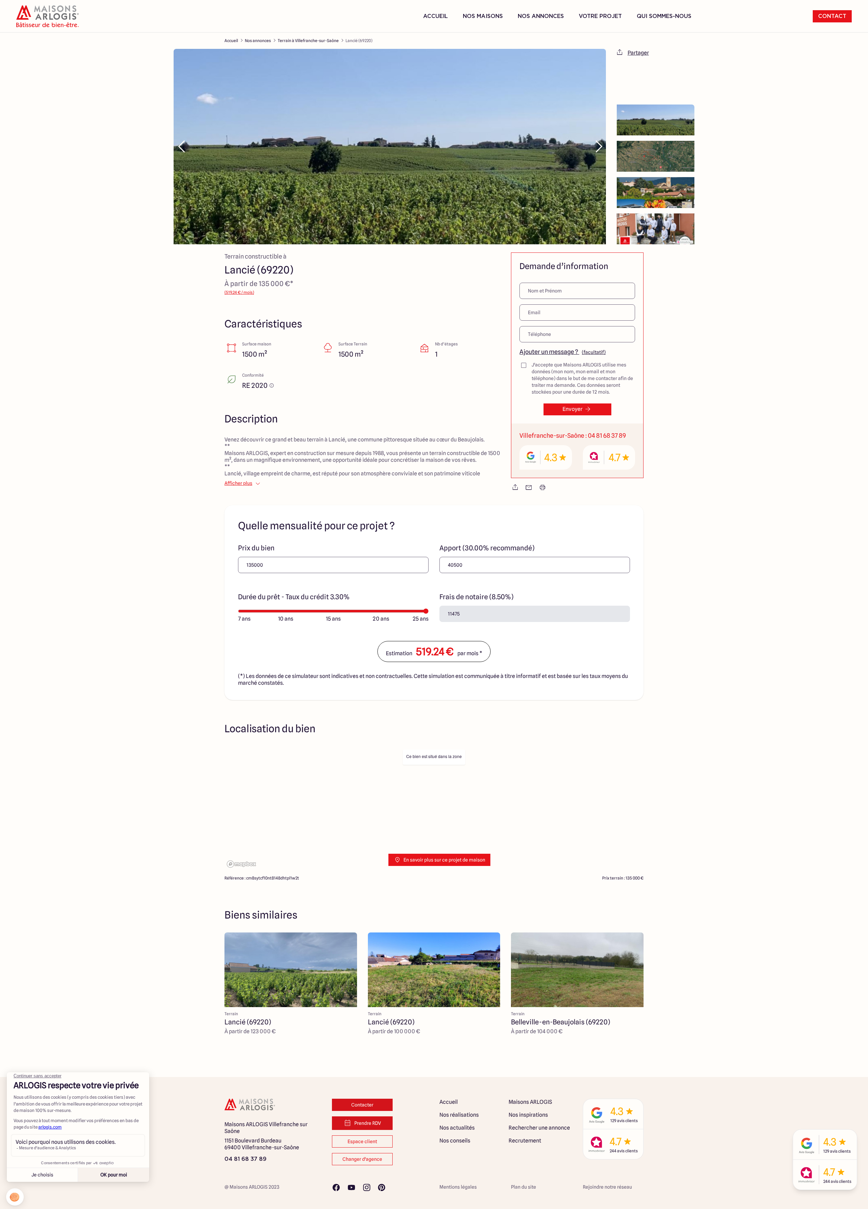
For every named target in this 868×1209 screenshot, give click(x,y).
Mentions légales (458, 1187)
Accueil (435, 16)
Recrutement (525, 1140)
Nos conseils (454, 1140)
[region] (434, 808)
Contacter (362, 1105)
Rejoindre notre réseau (607, 1187)
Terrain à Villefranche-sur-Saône (308, 40)
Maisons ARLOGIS (530, 1102)
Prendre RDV (367, 1123)
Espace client (362, 1141)
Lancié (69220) (359, 40)
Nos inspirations (528, 1115)
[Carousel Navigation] (390, 146)
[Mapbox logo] (241, 864)
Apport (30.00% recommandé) (486, 548)
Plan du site (523, 1187)
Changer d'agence (362, 1159)
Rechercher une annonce (539, 1128)
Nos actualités (457, 1128)
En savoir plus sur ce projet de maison (444, 860)
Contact (832, 16)
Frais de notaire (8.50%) (476, 597)
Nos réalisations (459, 1115)
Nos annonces (258, 40)
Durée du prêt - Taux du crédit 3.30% (294, 597)
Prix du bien (256, 548)
